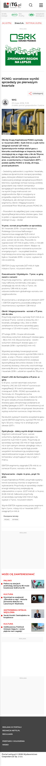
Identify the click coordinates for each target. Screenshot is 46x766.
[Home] (12, 5)
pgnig (7, 519)
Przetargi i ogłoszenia (13, 741)
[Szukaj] (31, 5)
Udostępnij (38, 93)
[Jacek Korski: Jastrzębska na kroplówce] (37, 613)
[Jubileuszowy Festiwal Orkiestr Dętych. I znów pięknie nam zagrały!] (37, 627)
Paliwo (8, 580)
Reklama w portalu (12, 727)
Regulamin (7, 734)
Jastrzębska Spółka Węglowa (15, 611)
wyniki (15, 519)
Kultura (8, 594)
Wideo (5, 745)
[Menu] (41, 5)
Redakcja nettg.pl (11, 730)
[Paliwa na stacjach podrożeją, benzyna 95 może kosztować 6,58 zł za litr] (37, 584)
